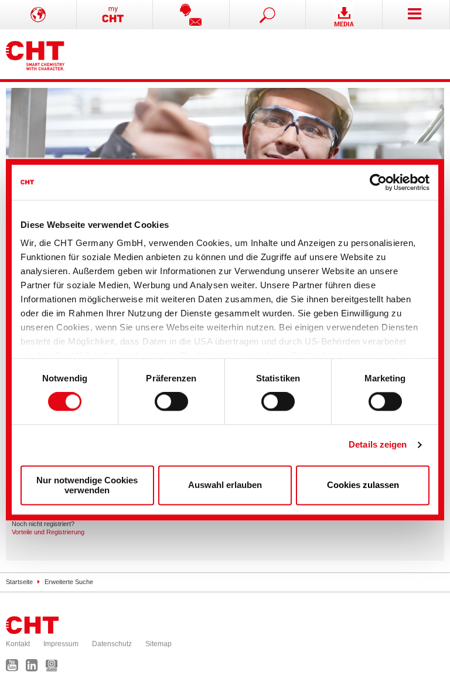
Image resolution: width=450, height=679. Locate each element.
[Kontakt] (191, 14)
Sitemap (158, 644)
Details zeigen (378, 445)
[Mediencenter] (344, 14)
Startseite (19, 581)
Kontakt (18, 644)
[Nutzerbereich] (115, 14)
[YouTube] (15, 668)
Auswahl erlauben (225, 485)
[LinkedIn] (35, 668)
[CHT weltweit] (38, 14)
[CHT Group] (35, 54)
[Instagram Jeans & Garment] (54, 668)
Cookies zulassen (363, 485)
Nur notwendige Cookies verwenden (87, 485)
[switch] (171, 402)
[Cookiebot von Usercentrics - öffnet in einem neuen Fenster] (378, 182)
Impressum (61, 644)
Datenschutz (112, 644)
